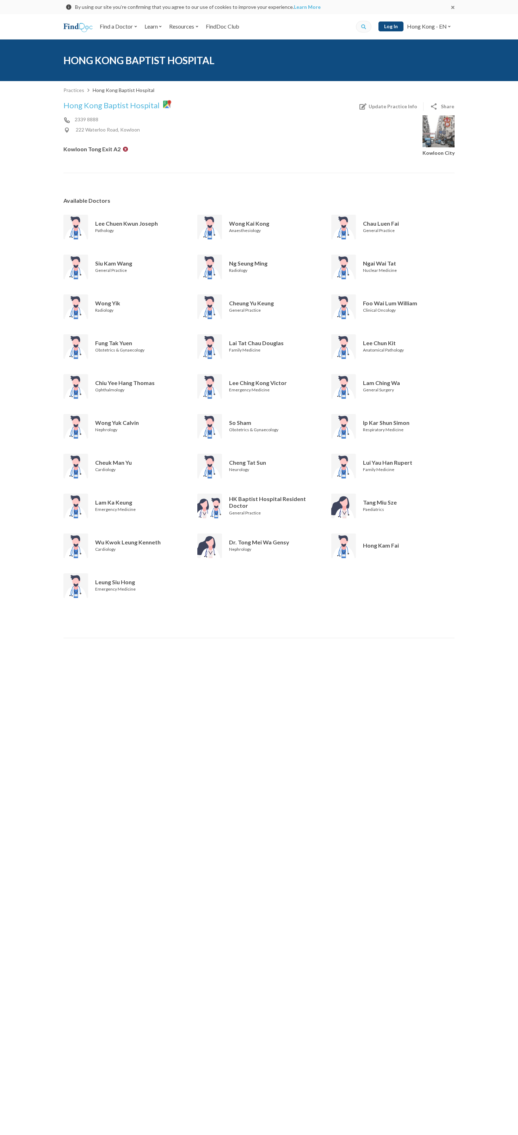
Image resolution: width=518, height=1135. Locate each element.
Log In (391, 26)
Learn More (307, 7)
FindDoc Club (222, 26)
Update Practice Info (393, 106)
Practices (73, 90)
